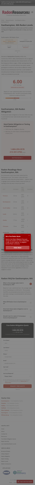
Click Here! (17, 248)
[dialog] (17, 242)
